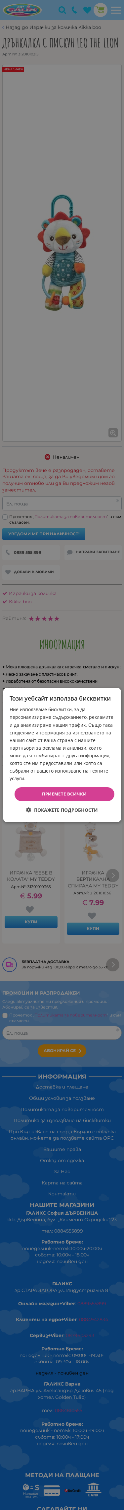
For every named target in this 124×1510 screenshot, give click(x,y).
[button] (62, 810)
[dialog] (62, 755)
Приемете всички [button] (64, 794)
